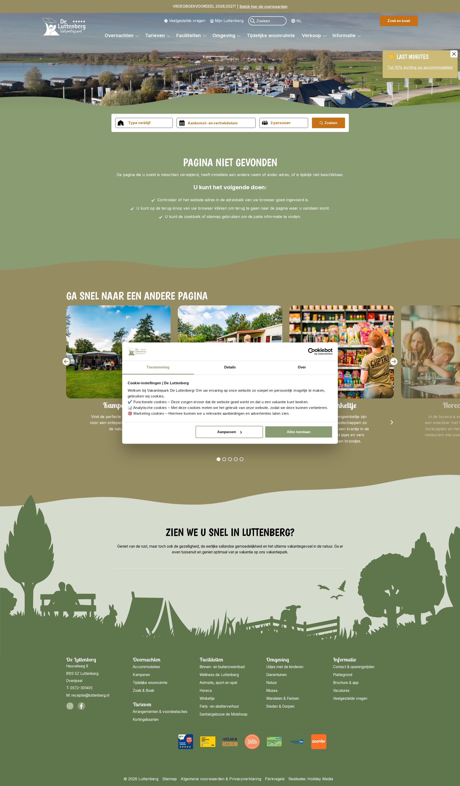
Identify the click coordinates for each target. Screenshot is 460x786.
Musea (271, 690)
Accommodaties (146, 667)
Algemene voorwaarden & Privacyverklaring (221, 778)
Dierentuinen (276, 674)
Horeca (206, 690)
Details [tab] (230, 367)
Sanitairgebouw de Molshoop (223, 714)
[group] (185, 741)
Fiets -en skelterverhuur (219, 706)
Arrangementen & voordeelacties (160, 711)
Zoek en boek (398, 21)
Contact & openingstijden (353, 667)
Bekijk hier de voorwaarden (264, 6)
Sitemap (169, 778)
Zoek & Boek (143, 690)
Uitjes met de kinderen (284, 667)
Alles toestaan (298, 432)
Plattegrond (342, 674)
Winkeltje (207, 698)
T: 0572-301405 (79, 688)
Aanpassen (226, 432)
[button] (66, 361)
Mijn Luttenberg (229, 20)
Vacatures (341, 690)
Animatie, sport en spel (218, 682)
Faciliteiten (189, 35)
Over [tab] (302, 367)
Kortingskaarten (146, 719)
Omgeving (224, 35)
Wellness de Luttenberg (219, 674)
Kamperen (141, 674)
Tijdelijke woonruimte (271, 35)
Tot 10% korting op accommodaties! (420, 67)
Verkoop (312, 35)
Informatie (345, 35)
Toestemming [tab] (158, 367)
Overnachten (120, 35)
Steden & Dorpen (280, 706)
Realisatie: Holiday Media (310, 778)
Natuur (271, 682)
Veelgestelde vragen (187, 20)
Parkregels (275, 778)
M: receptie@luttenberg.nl (87, 695)
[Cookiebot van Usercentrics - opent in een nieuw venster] (312, 351)
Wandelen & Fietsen (282, 698)
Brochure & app (346, 682)
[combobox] (144, 123)
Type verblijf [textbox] (139, 123)
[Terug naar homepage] (63, 27)
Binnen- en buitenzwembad (222, 667)
